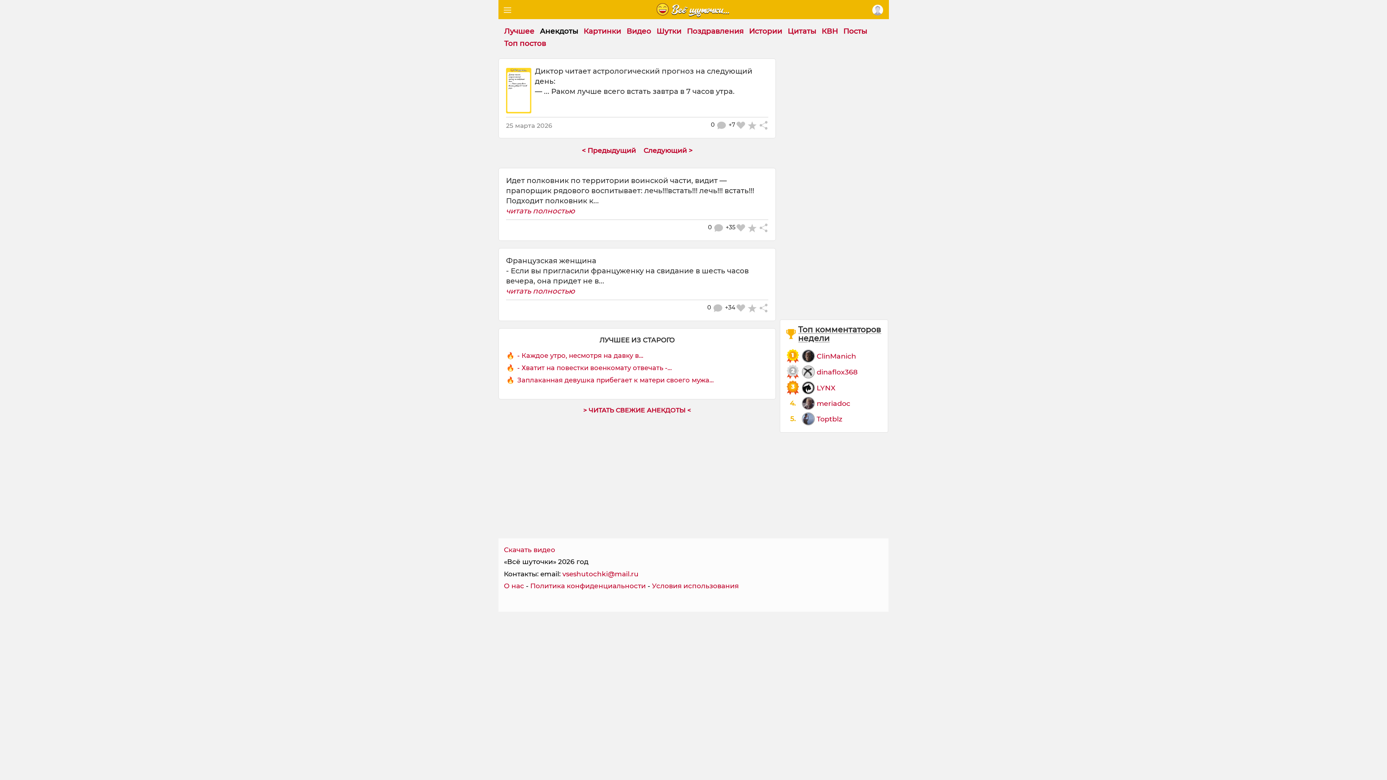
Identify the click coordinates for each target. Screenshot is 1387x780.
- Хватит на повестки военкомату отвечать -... (594, 368)
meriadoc (833, 403)
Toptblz (829, 419)
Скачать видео (529, 550)
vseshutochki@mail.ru (600, 574)
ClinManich (836, 356)
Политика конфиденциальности (588, 586)
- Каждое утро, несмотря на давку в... (580, 356)
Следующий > (668, 150)
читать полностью (540, 211)
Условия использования (695, 586)
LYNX (826, 388)
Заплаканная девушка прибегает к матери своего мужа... (615, 380)
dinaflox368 (837, 372)
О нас (514, 586)
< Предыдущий (609, 150)
